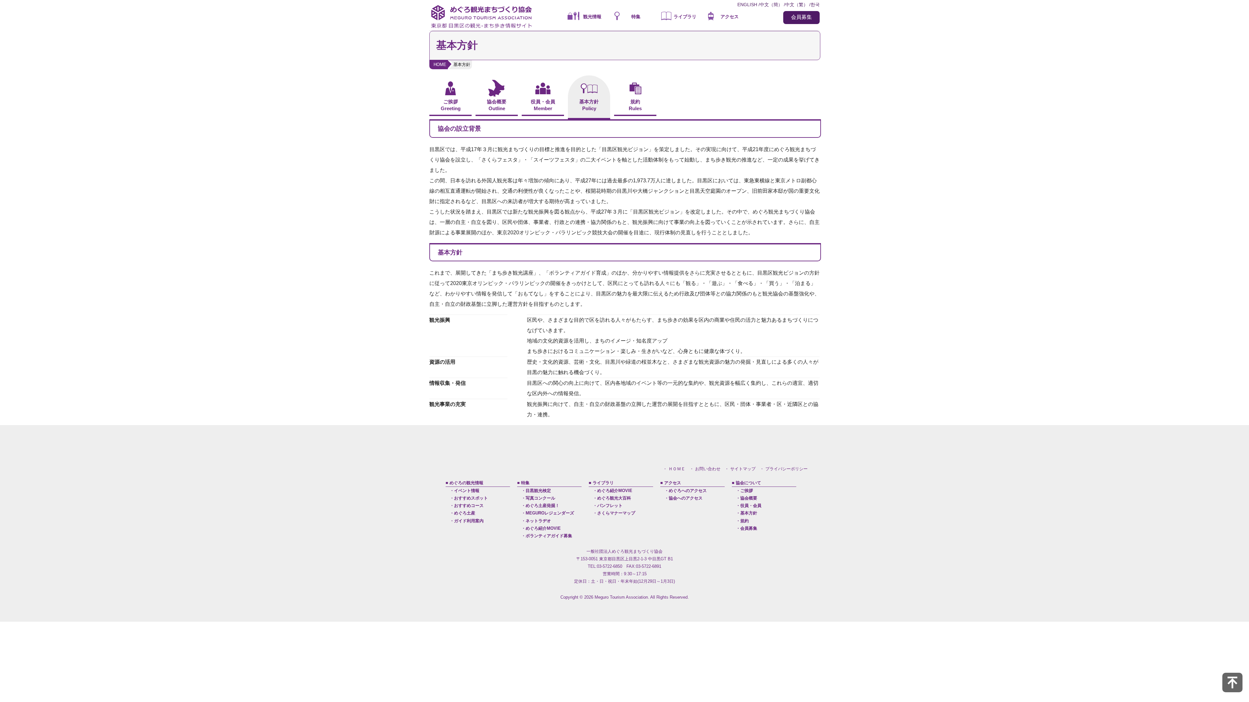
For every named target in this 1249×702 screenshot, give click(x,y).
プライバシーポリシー (786, 468)
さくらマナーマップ (616, 513)
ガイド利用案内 (469, 520)
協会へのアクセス (686, 498)
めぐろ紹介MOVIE (543, 528)
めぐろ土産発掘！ (542, 505)
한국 (815, 4)
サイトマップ (743, 468)
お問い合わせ (707, 468)
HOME (440, 64)
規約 (744, 520)
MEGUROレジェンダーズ (550, 513)
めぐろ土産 (464, 513)
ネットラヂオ (538, 520)
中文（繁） (796, 4)
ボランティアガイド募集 (549, 535)
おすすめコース (469, 505)
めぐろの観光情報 (466, 482)
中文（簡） (771, 4)
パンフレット (610, 505)
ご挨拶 (746, 490)
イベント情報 (466, 490)
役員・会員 (750, 505)
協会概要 (748, 498)
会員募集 (801, 17)
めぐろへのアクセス (688, 490)
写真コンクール (540, 498)
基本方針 (748, 513)
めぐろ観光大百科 (614, 498)
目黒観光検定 (538, 490)
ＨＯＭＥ (676, 468)
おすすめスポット (471, 498)
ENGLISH (747, 4)
